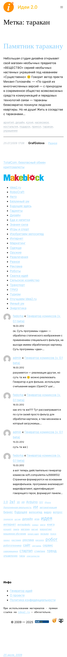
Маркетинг (18, 243)
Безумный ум (19, 201)
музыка (44, 533)
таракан (48, 126)
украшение (10, 130)
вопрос (57, 512)
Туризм (15, 294)
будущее (20, 512)
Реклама (16, 266)
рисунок (39, 540)
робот (52, 539)
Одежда (15, 247)
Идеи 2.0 (27, 7)
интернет (9, 524)
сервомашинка (10, 551)
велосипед (35, 512)
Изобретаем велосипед (27, 234)
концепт (7, 529)
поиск (53, 534)
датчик (18, 519)
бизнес (8, 512)
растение (16, 540)
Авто (13, 196)
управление (10, 555)
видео (47, 512)
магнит (34, 529)
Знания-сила (19, 224)
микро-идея (33, 534)
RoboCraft (17, 192)
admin (17, 357)
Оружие (15, 252)
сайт (26, 545)
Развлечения (19, 257)
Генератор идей (21, 590)
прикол (36, 126)
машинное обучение (14, 533)
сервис (48, 545)
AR (23, 502)
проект (6, 540)
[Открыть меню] (62, 7)
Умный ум (17, 303)
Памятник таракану (33, 46)
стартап (26, 551)
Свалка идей (19, 275)
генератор (8, 519)
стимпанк (39, 551)
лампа (16, 529)
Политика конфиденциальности (33, 600)
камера (35, 525)
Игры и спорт (19, 229)
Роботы (15, 271)
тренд (52, 551)
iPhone (48, 502)
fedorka (18, 316)
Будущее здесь (21, 206)
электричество (33, 556)
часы (22, 555)
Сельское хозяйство (25, 280)
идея (46, 518)
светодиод (36, 546)
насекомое (42, 122)
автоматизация (48, 507)
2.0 (5, 502)
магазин (25, 529)
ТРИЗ (14, 289)
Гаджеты (16, 210)
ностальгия (10, 126)
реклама (28, 539)
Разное (52, 143)
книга (50, 524)
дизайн (20, 122)
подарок (25, 126)
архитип (8, 122)
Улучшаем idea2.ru (23, 299)
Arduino (32, 502)
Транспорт (17, 285)
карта (42, 525)
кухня (29, 122)
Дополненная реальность (17, 507)
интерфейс (24, 524)
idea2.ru (15, 187)
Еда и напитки (20, 220)
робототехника (12, 545)
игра (36, 519)
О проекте (17, 595)
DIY (41, 502)
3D (18, 502)
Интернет (16, 238)
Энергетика (18, 308)
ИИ (35, 507)
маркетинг (46, 529)
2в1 (12, 502)
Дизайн (15, 215)
